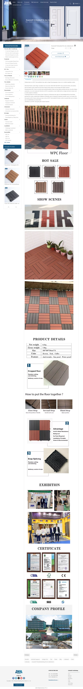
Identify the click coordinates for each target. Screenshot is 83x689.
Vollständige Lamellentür (10, 128)
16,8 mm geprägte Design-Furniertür (12, 61)
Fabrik (72, 659)
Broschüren (70, 678)
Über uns (19, 2)
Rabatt (55, 659)
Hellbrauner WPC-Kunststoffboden (12, 184)
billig (60, 659)
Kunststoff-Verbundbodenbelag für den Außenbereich (43, 661)
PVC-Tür (6, 69)
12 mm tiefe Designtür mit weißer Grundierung (13, 51)
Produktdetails (28, 79)
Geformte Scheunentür (10, 109)
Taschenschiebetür (9, 104)
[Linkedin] (16, 678)
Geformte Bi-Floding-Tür (10, 115)
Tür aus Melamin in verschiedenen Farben (13, 79)
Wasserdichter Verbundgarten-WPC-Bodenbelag (12, 165)
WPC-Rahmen (8, 140)
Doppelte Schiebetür (9, 100)
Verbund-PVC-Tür (9, 71)
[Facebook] (13, 678)
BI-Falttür (6, 113)
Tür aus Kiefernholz (9, 92)
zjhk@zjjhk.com (54, 676)
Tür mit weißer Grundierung (10, 48)
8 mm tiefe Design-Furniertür (11, 63)
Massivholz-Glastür (9, 123)
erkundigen (59, 53)
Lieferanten (27, 661)
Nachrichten (53, 2)
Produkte (26, 2)
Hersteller (27, 659)
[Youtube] (21, 678)
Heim (14, 2)
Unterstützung (44, 2)
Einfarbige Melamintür (10, 77)
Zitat (51, 659)
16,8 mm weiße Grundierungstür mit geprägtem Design (13, 53)
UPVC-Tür (7, 138)
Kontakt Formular (18, 684)
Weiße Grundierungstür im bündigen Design (13, 56)
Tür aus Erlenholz (9, 94)
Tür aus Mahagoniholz (10, 96)
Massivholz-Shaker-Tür (10, 86)
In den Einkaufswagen (59, 56)
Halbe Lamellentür (9, 130)
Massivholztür (7, 90)
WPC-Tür (7, 134)
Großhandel (66, 659)
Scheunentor (7, 106)
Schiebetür (6, 98)
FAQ (69, 680)
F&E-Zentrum (34, 2)
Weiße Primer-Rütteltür (10, 84)
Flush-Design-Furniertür (10, 67)
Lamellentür (7, 125)
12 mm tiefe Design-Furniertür (11, 65)
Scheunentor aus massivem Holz (12, 111)
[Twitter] (19, 678)
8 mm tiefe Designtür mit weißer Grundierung (13, 54)
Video (69, 681)
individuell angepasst (35, 659)
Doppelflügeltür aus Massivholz (11, 117)
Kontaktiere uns (17, 5)
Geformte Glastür (8, 121)
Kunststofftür (7, 132)
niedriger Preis (45, 659)
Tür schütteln (7, 82)
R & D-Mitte (70, 683)
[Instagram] (24, 678)
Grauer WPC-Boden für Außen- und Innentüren (12, 203)
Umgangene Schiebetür (10, 102)
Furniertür (6, 59)
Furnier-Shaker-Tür (9, 88)
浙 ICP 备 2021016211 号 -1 (42, 687)
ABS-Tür (7, 136)
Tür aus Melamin (8, 75)
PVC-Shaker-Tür (8, 73)
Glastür (6, 119)
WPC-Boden (7, 142)
